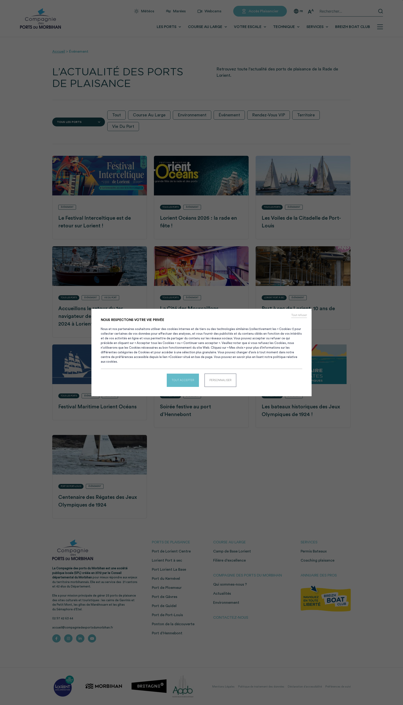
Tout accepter (183, 380)
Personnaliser (220, 380)
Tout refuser (299, 315)
